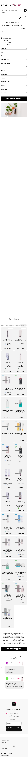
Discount (3, 48)
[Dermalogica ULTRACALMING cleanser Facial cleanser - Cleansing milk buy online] (7, 392)
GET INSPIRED (4, 12)
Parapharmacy (5, 81)
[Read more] (12, 719)
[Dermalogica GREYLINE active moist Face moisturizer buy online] (20, 345)
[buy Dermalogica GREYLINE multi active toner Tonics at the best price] (7, 334)
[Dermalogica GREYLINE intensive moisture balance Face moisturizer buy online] (7, 507)
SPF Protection (5, 63)
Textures (3, 67)
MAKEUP (17, 22)
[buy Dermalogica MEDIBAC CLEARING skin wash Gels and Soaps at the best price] (7, 404)
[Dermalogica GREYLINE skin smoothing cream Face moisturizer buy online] (7, 368)
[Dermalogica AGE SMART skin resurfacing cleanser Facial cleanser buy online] (20, 392)
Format (3, 78)
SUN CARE (13, 25)
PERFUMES (19, 25)
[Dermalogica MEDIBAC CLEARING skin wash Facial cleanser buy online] (7, 415)
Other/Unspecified (14, 730)
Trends (3, 85)
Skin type (3, 52)
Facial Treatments (7, 42)
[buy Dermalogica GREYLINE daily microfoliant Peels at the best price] (7, 450)
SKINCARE (8, 22)
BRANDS (23, 28)
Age (2, 55)
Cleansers (6, 40)
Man (18, 727)
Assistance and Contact (6, 1)
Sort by (23, 325)
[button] (2, 676)
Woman (5, 31)
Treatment (4, 74)
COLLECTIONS (4, 93)
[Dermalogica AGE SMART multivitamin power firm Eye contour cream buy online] (20, 554)
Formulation (5, 59)
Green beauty (5, 89)
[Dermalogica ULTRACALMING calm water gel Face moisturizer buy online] (7, 623)
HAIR (12, 22)
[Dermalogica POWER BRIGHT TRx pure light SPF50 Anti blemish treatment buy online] (20, 531)
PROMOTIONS (5, 14)
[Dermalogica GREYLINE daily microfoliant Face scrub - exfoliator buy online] (7, 461)
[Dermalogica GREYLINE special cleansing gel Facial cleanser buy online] (20, 368)
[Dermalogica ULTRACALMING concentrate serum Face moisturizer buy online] (7, 554)
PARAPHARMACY (6, 25)
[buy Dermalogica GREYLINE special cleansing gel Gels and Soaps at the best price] (20, 357)
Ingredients (4, 70)
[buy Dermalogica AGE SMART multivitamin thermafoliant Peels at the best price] (7, 473)
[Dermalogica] (14, 98)
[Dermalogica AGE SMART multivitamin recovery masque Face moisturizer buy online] (20, 484)
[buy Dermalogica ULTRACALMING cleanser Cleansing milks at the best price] (7, 380)
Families (3, 35)
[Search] (25, 10)
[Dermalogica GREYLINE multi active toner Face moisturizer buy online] (7, 345)
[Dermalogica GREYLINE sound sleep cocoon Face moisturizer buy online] (20, 577)
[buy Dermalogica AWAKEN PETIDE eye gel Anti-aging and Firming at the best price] (7, 427)
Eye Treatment (7, 44)
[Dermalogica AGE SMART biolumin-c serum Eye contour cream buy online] (20, 438)
